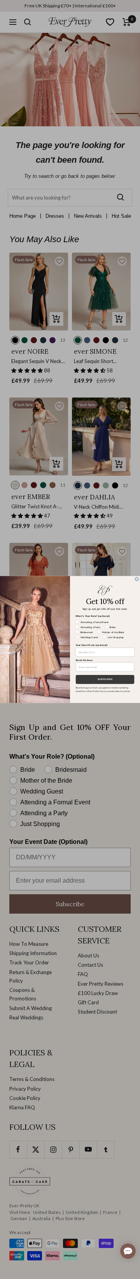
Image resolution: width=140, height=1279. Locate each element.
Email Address (84, 659)
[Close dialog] (136, 579)
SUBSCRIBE (105, 679)
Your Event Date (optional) (91, 645)
